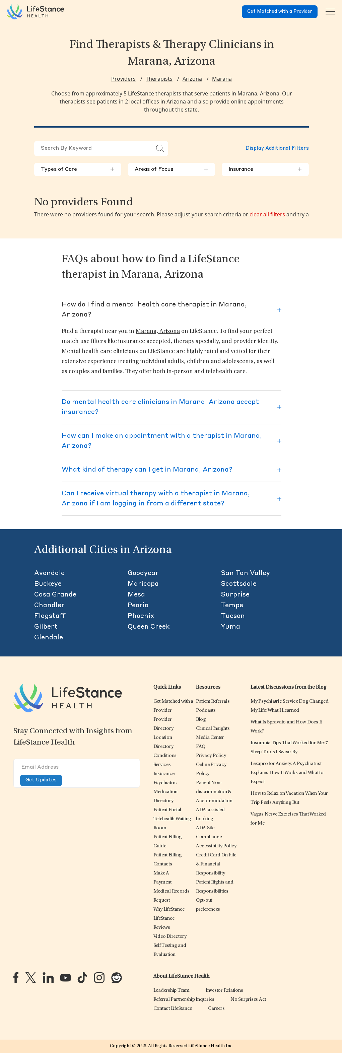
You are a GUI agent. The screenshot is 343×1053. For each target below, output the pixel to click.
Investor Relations (224, 990)
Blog (201, 719)
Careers (216, 1008)
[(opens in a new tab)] (15, 977)
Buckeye (48, 584)
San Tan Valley (245, 573)
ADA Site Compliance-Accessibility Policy (216, 837)
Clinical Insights (213, 728)
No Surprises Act (248, 999)
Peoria (138, 605)
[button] (165, 755)
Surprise (235, 594)
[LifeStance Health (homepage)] (35, 11)
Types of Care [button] (78, 169)
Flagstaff (50, 616)
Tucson (233, 616)
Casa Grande (55, 594)
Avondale (49, 573)
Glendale (48, 637)
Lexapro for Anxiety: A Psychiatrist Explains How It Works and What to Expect (287, 772)
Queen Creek (148, 627)
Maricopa (143, 584)
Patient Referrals (213, 701)
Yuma (230, 627)
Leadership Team (171, 990)
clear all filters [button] (267, 214)
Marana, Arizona (158, 332)
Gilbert (46, 627)
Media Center (210, 737)
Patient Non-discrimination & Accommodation (214, 791)
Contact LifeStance (172, 1008)
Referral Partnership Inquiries (184, 999)
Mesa (136, 594)
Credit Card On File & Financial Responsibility (216, 864)
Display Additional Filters (277, 148)
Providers (123, 78)
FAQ (200, 746)
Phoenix (141, 616)
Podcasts (206, 710)
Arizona (192, 78)
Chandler (49, 605)
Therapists (159, 78)
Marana (222, 78)
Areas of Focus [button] (171, 169)
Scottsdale (239, 584)
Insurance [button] (265, 169)
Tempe (232, 605)
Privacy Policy (211, 755)
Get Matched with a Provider (279, 11)
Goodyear (143, 573)
